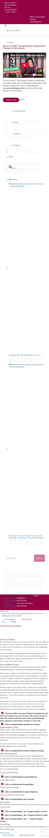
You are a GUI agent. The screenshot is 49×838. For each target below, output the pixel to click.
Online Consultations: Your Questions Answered (24, 152)
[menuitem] (37, 17)
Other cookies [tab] (5, 802)
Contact (33, 19)
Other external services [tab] (8, 753)
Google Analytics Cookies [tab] (9, 727)
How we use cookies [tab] (7, 639)
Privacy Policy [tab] (5, 824)
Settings (13, 621)
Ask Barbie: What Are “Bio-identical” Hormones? (25, 355)
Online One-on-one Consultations (20, 150)
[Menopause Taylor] (12, 30)
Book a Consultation (37, 17)
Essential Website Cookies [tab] (9, 664)
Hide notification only (26, 835)
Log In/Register (35, 21)
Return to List (11, 99)
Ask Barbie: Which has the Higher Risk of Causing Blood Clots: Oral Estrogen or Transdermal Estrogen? (26, 537)
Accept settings (8, 835)
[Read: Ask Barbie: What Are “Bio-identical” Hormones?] (27, 268)
